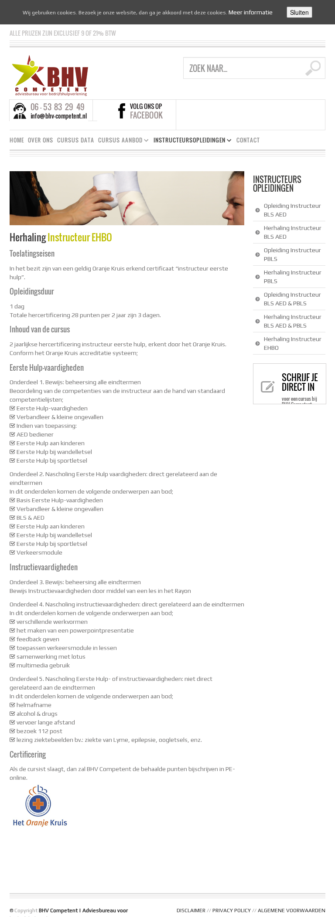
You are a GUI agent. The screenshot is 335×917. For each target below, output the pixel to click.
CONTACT (248, 140)
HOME (17, 140)
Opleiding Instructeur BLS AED (292, 210)
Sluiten (299, 12)
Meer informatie (251, 12)
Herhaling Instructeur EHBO (292, 343)
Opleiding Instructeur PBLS (292, 254)
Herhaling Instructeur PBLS (292, 276)
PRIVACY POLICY (231, 910)
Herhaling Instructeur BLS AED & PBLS (292, 321)
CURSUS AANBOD (119, 141)
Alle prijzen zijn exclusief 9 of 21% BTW (63, 32)
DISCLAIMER (191, 910)
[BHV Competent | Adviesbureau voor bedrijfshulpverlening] (50, 74)
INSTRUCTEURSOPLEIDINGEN (188, 141)
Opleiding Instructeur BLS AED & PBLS (292, 299)
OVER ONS (40, 140)
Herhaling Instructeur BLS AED (292, 232)
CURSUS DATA (75, 140)
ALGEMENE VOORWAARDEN (291, 910)
